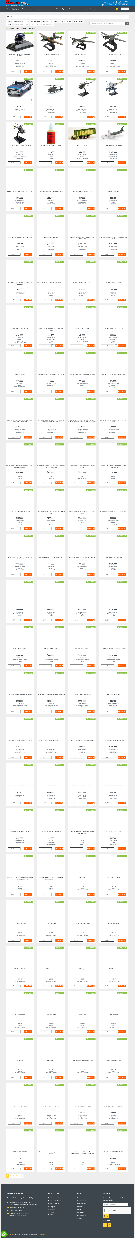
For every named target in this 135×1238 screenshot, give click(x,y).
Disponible (11, 28)
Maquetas (53, 1207)
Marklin (52, 1212)
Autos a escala (54, 1198)
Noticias (71, 9)
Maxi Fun (12, 1235)
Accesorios (56, 21)
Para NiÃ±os (34, 25)
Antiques (52, 1215)
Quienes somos (38, 9)
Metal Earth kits (18, 21)
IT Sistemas (41, 1235)
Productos (15, 9)
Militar (75, 21)
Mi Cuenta (125, 9)
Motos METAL (47, 21)
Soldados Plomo (18, 25)
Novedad (32, 28)
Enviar (106, 1216)
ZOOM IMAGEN (15, 46)
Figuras (69, 21)
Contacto (93, 9)
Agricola (9, 25)
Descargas (85, 9)
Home (9, 9)
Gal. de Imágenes (61, 9)
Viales (81, 21)
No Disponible (22, 28)
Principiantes (49, 9)
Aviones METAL (35, 21)
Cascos (27, 21)
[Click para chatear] (4, 1234)
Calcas (63, 21)
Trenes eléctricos (55, 1201)
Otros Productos (12, 17)
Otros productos (55, 1204)
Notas (78, 9)
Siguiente (19, 1176)
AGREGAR (28, 71)
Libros (27, 25)
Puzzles (52, 1210)
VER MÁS (26, 46)
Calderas (9, 21)
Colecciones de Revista (46, 25)
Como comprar (27, 9)
